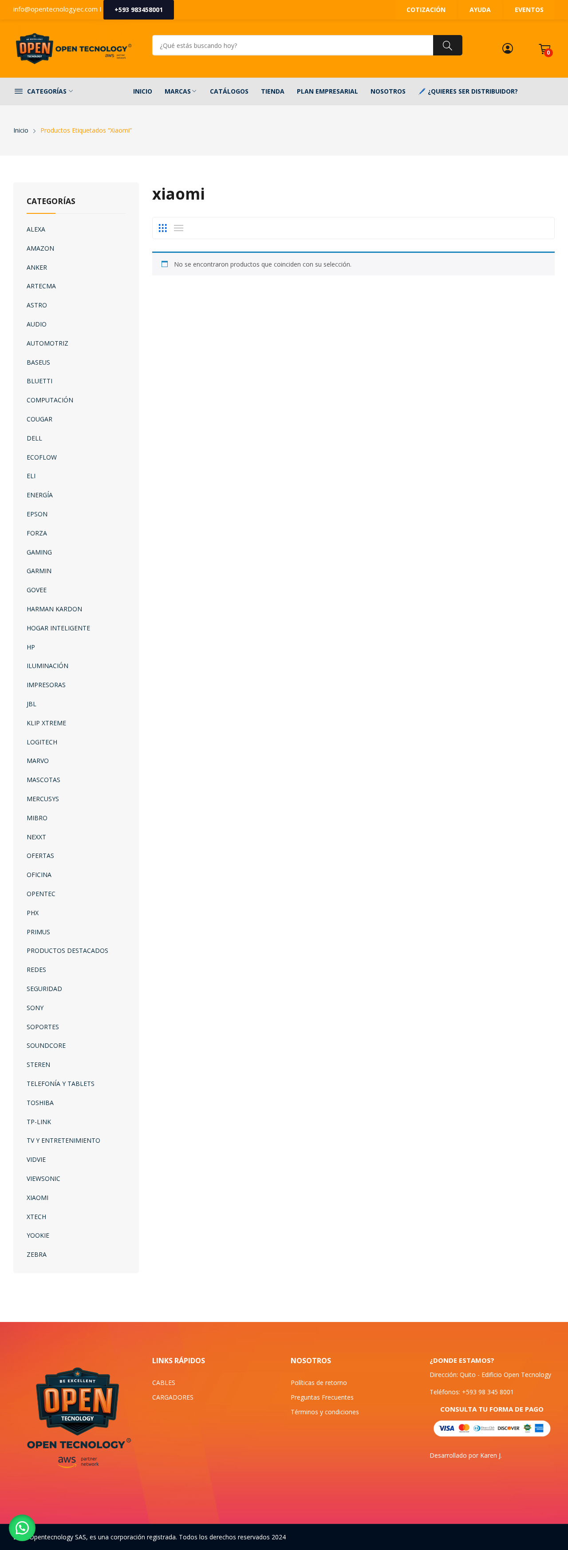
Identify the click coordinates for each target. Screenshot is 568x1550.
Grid (163, 228)
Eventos (529, 9)
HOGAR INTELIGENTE (58, 628)
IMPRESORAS (46, 685)
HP (31, 647)
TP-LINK (39, 1121)
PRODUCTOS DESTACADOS (67, 950)
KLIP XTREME (46, 723)
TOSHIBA (40, 1102)
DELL (34, 438)
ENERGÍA (40, 495)
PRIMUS (38, 932)
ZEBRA (37, 1254)
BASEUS (38, 362)
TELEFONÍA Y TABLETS (61, 1083)
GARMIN (39, 570)
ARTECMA (41, 286)
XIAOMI (37, 1197)
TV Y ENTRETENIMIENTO (63, 1140)
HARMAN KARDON (54, 609)
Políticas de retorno (319, 1382)
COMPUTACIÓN (50, 400)
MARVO (38, 760)
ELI (31, 476)
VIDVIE (36, 1159)
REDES (36, 969)
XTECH (36, 1216)
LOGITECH (42, 742)
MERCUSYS (43, 799)
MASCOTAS (43, 779)
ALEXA (36, 229)
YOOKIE (38, 1235)
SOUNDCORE (46, 1045)
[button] (22, 1528)
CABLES (163, 1382)
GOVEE (37, 590)
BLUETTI (39, 381)
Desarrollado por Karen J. (466, 1455)
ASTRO (37, 305)
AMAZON (40, 248)
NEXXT (36, 837)
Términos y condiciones (325, 1412)
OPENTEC (41, 893)
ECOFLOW (42, 457)
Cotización (426, 9)
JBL (31, 704)
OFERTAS (40, 855)
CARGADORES (172, 1397)
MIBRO (37, 818)
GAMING (39, 552)
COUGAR (39, 419)
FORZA (37, 533)
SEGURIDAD (44, 988)
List (179, 228)
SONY (35, 1007)
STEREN (38, 1064)
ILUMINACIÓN (47, 665)
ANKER (37, 267)
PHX (33, 913)
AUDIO (37, 324)
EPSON (37, 514)
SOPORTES (43, 1027)
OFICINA (39, 874)
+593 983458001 (138, 9)
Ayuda (480, 9)
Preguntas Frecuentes (322, 1397)
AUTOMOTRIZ (47, 343)
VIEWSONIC (43, 1178)
